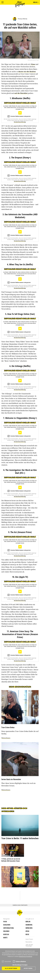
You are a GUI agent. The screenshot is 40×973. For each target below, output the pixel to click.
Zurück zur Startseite (20, 905)
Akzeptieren (28, 968)
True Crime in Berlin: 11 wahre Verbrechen (20, 838)
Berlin (28, 922)
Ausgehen (6, 925)
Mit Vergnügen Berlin (20, 4)
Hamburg (29, 925)
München (29, 928)
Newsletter (29, 942)
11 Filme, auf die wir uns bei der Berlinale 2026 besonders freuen (10, 860)
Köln (27, 931)
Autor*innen (29, 939)
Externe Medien (21, 961)
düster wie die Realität (27, 72)
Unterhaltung (8, 928)
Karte (5, 938)
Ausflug (6, 934)
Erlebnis (6, 931)
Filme (33, 64)
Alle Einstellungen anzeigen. (20, 965)
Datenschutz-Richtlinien (25, 956)
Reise (27, 934)
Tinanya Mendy (22, 19)
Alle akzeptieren (11, 968)
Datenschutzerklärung (20, 122)
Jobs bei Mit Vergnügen (29, 945)
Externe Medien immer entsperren (20, 116)
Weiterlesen (5, 738)
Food (5, 922)
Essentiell (8, 961)
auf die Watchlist (21, 93)
